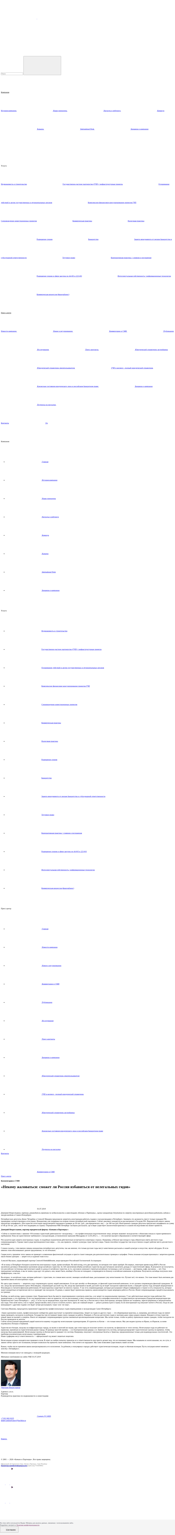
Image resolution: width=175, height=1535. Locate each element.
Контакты (5, 1153)
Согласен (10, 1530)
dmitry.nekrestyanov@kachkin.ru (13, 1420)
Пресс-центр (6, 313)
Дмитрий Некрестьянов (10, 1388)
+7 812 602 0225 (7, 1418)
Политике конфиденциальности (28, 1525)
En (47, 423)
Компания (5, 92)
